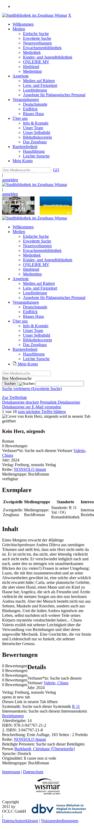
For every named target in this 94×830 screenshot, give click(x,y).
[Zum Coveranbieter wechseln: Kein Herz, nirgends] (30, 416)
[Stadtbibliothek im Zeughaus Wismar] (34, 15)
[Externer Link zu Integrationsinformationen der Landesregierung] (56, 213)
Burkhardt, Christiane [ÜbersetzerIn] (44, 749)
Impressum (11, 772)
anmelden (10, 180)
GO (56, 170)
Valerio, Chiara (56, 683)
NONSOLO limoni (30, 469)
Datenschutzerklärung (20, 820)
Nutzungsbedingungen (59, 820)
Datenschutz (33, 772)
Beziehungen (13, 716)
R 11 (76, 706)
